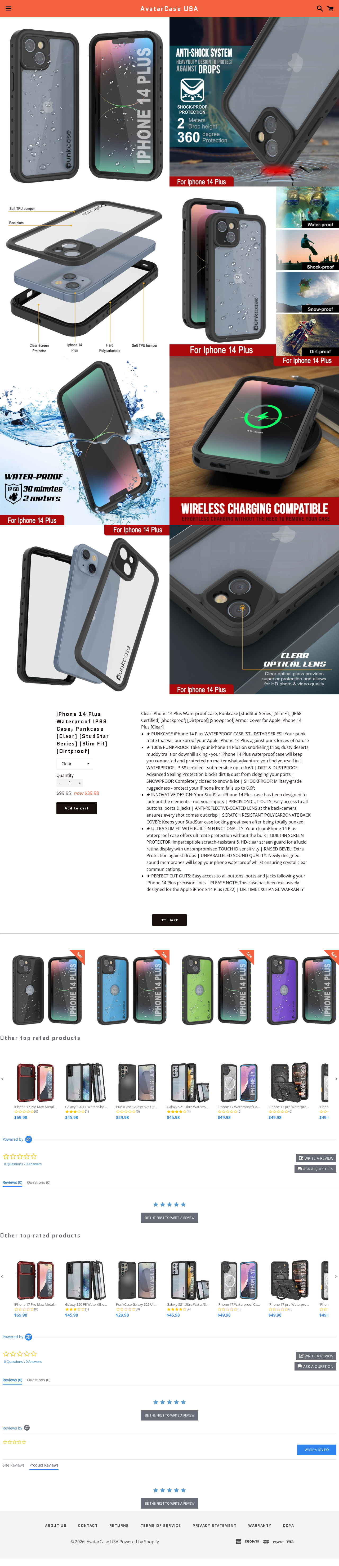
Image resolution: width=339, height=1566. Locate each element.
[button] (2, 1079)
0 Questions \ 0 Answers (23, 1164)
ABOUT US (55, 1525)
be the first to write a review (169, 1218)
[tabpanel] (169, 1498)
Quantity (65, 775)
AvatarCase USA (169, 8)
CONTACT (88, 1525)
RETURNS (119, 1525)
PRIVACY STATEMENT (215, 1525)
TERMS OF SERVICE (161, 1525)
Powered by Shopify (139, 1542)
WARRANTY (259, 1525)
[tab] (12, 1183)
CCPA (288, 1525)
